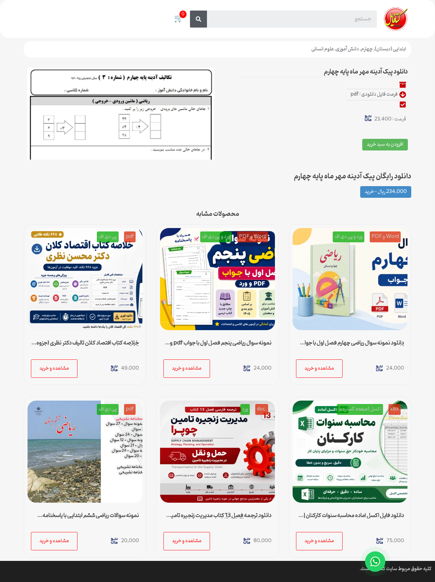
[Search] (198, 19)
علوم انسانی (322, 49)
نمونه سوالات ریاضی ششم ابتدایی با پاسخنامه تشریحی (90, 518)
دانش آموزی (347, 49)
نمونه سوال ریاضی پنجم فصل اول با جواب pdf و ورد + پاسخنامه (221, 346)
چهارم (367, 49)
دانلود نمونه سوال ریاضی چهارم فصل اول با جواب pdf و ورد (352, 346)
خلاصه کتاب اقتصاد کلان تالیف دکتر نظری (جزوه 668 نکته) (87, 346)
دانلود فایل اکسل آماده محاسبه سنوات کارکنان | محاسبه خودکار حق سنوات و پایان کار (353, 518)
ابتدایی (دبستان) (390, 49)
